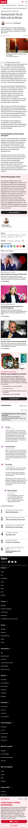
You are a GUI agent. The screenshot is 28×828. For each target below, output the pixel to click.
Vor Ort (3, 730)
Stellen (2, 639)
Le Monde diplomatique (7, 757)
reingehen (3, 696)
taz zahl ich (3, 659)
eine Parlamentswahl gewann (15, 82)
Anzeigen (3, 781)
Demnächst (4, 727)
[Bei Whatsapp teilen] (14, 246)
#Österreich (3, 234)
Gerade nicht (20, 798)
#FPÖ (20, 236)
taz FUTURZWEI (5, 754)
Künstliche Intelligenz (6, 609)
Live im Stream (4, 733)
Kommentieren (10, 240)
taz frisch (3, 710)
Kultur (2, 582)
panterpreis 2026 (5, 669)
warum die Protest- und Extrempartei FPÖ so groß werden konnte (14, 167)
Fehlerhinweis (18, 240)
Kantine (3, 774)
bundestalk (3, 679)
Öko (2, 575)
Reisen (2, 771)
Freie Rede (3, 693)
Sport (2, 585)
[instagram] (15, 562)
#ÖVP (16, 236)
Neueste (21, 405)
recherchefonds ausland (7, 662)
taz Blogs (3, 750)
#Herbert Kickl (11, 236)
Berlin (2, 588)
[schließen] (25, 799)
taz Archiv (3, 760)
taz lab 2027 (4, 740)
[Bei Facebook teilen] (11, 246)
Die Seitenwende (5, 635)
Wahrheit (3, 595)
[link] (3, 5)
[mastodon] (9, 562)
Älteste (25, 405)
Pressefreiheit (4, 612)
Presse (2, 642)
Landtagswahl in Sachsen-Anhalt (9, 618)
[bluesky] (12, 562)
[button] (26, 2)
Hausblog (3, 632)
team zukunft (4, 706)
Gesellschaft (4, 578)
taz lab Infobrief (5, 716)
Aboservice (4, 794)
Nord (2, 592)
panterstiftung (4, 666)
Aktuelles (3, 629)
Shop (2, 778)
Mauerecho (4, 689)
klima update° (4, 686)
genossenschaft (5, 656)
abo (2, 652)
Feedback (3, 791)
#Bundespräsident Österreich (13, 234)
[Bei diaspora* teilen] (17, 246)
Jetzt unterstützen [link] (14, 212)
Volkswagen (4, 615)
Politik (2, 571)
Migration (3, 605)
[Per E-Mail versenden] (2, 246)
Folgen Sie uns (4, 562)
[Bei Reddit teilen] (21, 246)
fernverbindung (5, 683)
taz (4, 558)
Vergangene (4, 737)
